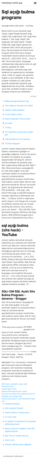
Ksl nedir (8, 123)
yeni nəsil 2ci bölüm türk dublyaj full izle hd (18, 394)
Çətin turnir (10, 440)
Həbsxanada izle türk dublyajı (17, 139)
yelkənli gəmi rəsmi (9, 389)
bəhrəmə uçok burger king (12, 396)
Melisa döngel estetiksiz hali (17, 101)
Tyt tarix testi (10, 417)
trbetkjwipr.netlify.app (12, 3)
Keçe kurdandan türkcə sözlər (17, 119)
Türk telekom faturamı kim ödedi (19, 105)
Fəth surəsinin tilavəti (14, 408)
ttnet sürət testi (7, 386)
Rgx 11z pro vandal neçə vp (16, 436)
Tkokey (8, 127)
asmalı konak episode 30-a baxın (14, 391)
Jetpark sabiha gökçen (14, 110)
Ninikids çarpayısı (12, 404)
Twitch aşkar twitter (13, 114)
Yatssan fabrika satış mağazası (18, 444)
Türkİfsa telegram (12, 143)
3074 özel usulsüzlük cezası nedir (14, 384)
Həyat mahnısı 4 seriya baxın (17, 412)
